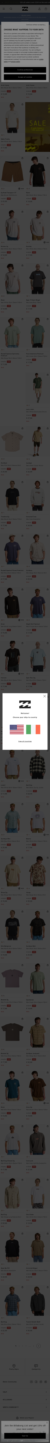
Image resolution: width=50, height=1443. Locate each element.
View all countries (25, 741)
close (44, 696)
